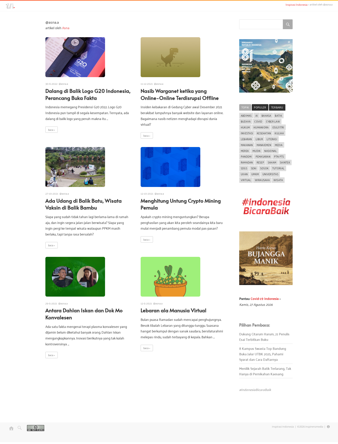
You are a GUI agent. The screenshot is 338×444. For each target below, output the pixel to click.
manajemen (264, 144)
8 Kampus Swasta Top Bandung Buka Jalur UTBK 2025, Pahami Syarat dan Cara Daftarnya (262, 353)
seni (253, 168)
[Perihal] (328, 426)
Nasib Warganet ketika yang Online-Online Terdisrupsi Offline (180, 94)
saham (272, 162)
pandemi (246, 156)
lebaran (246, 138)
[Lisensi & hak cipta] (35, 430)
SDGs (244, 168)
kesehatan (264, 133)
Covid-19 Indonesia (264, 298)
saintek (285, 162)
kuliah (279, 133)
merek (245, 150)
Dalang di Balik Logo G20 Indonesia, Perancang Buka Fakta (87, 94)
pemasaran (263, 156)
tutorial (278, 168)
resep (260, 162)
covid (258, 121)
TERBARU (277, 107)
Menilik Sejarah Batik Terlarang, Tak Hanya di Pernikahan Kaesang (265, 371)
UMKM (255, 173)
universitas (270, 173)
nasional (270, 150)
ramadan (247, 162)
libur (259, 138)
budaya (246, 121)
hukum (245, 127)
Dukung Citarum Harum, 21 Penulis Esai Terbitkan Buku (264, 336)
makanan (247, 144)
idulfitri (278, 127)
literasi (272, 138)
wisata (278, 179)
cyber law (273, 121)
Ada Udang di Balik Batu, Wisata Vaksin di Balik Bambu (83, 204)
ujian (244, 173)
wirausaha (262, 179)
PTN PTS (279, 156)
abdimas (246, 115)
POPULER (260, 107)
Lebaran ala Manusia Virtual (173, 310)
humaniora (261, 127)
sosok (264, 168)
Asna (65, 27)
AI (256, 115)
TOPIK (245, 107)
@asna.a (63, 83)
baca (50, 129)
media (278, 144)
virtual (246, 179)
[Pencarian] (18, 430)
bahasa (266, 115)
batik (278, 115)
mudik (257, 150)
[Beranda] (11, 430)
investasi (247, 133)
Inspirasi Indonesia (283, 426)
